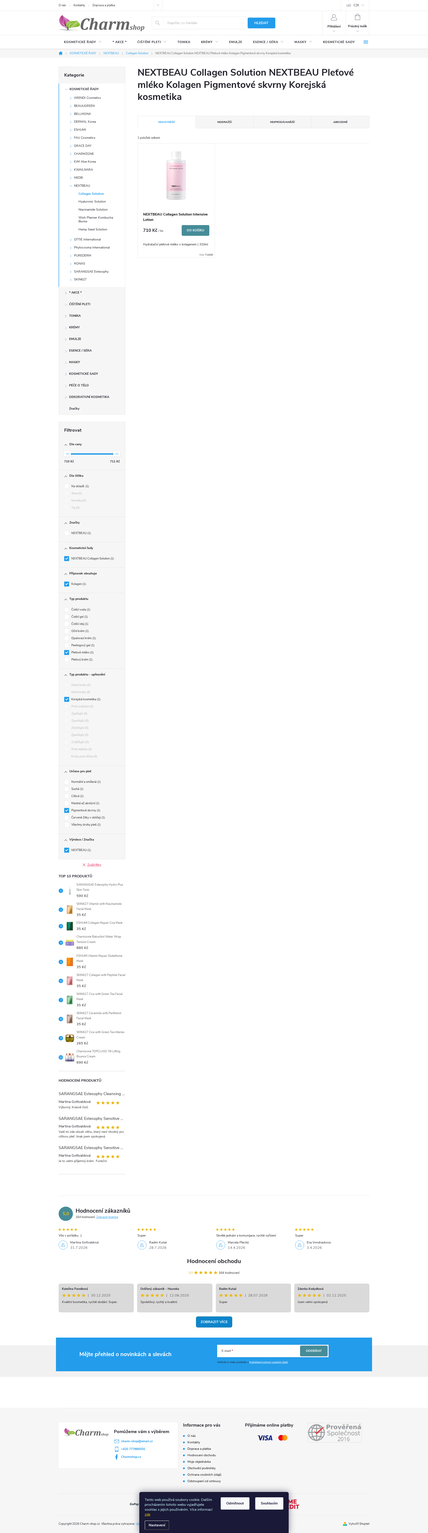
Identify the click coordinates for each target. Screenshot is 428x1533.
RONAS (79, 263)
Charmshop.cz (131, 1457)
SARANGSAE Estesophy (91, 271)
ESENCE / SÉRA (80, 350)
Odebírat (314, 1351)
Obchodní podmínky (201, 1468)
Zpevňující (79, 721)
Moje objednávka (199, 1462)
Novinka (78, 501)
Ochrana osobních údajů (204, 1475)
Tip (75, 508)
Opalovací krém (83, 638)
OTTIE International (87, 239)
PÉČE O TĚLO (79, 385)
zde (147, 1514)
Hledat (261, 23)
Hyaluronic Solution (92, 201)
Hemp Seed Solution (92, 229)
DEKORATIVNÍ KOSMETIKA (89, 397)
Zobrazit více (214, 1322)
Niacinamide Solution (93, 209)
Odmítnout (235, 1503)
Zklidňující (79, 728)
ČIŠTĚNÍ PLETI (79, 304)
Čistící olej (79, 624)
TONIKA (75, 316)
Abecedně (340, 122)
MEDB (78, 178)
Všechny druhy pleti (85, 825)
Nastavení (157, 1525)
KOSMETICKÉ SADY (83, 374)
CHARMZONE (84, 154)
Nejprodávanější (282, 122)
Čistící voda (80, 610)
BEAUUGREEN (84, 106)
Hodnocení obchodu (214, 1261)
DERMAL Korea (85, 122)
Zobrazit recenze (107, 1217)
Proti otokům (81, 749)
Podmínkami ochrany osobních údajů (268, 1362)
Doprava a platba (104, 5)
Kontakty (79, 5)
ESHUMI (80, 130)
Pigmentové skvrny (85, 810)
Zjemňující (79, 735)
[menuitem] (83, 42)
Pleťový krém (81, 660)
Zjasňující (78, 714)
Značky (74, 408)
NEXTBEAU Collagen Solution (92, 559)
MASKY (74, 362)
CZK (356, 5)
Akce (76, 493)
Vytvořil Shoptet (359, 1524)
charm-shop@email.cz (137, 1441)
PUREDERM (82, 255)
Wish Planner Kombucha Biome (95, 219)
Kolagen (78, 584)
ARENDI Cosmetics (87, 98)
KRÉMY (74, 327)
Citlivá (77, 796)
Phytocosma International (92, 247)
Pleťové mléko (82, 652)
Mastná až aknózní (85, 803)
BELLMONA (82, 114)
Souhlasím (269, 1503)
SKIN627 (80, 279)
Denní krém (80, 685)
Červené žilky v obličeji (87, 818)
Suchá (76, 789)
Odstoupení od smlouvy (204, 1481)
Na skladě (79, 486)
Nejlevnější (166, 122)
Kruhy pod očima (83, 756)
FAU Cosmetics (84, 138)
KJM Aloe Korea (85, 162)
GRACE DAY (82, 146)
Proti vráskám (82, 706)
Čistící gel (79, 617)
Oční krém (79, 631)
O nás (62, 5)
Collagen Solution (91, 194)
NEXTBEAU (82, 186)
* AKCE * (75, 292)
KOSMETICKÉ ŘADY (84, 89)
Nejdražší (224, 122)
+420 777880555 (133, 1449)
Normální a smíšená (85, 782)
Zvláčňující (79, 742)
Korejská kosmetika (85, 699)
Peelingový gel (82, 645)
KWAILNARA (83, 170)
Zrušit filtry (94, 865)
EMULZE (75, 339)
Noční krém (80, 692)
